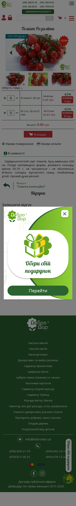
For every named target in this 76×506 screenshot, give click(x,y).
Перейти (38, 290)
